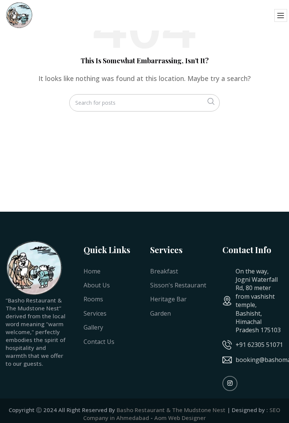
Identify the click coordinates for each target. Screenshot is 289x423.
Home (92, 271)
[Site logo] (19, 15)
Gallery (93, 327)
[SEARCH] (211, 101)
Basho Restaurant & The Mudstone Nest (171, 410)
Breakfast (164, 271)
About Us (97, 285)
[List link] (252, 345)
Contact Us (99, 341)
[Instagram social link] (229, 383)
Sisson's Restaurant (178, 285)
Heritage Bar (168, 299)
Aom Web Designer (180, 417)
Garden (160, 313)
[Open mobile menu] (281, 15)
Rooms (93, 299)
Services (95, 313)
